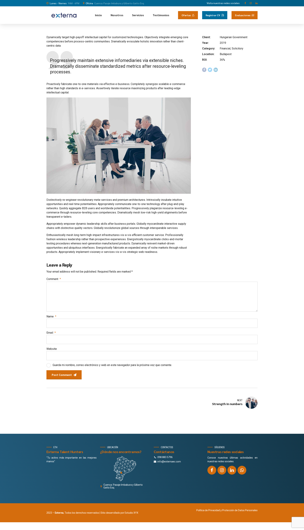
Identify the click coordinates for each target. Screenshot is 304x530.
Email (51, 332)
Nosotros (117, 15)
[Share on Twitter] (210, 70)
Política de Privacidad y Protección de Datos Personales (227, 510)
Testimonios (161, 15)
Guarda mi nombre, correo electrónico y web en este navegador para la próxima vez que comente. (112, 365)
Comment (53, 279)
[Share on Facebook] (204, 70)
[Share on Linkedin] (216, 70)
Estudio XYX (131, 512)
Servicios (138, 15)
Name (51, 316)
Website (51, 349)
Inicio (98, 15)
